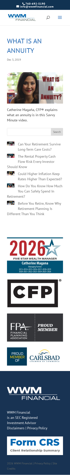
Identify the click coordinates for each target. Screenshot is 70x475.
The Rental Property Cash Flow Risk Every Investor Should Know (31, 161)
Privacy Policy (37, 428)
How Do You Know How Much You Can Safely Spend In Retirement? (34, 191)
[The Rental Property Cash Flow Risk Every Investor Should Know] (10, 156)
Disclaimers (15, 428)
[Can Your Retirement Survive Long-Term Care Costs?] (10, 144)
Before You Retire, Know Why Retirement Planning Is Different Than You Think (34, 208)
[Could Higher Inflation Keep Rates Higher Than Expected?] (10, 174)
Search (57, 132)
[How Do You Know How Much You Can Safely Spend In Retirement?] (10, 186)
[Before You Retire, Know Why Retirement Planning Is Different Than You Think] (10, 203)
